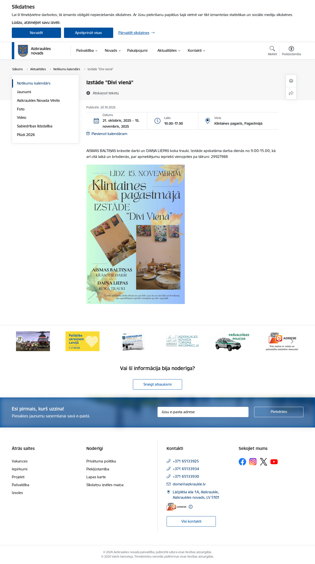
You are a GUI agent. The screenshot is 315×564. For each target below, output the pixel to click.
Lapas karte (96, 477)
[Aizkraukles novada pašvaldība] (34, 51)
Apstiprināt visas (88, 32)
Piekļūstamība (97, 469)
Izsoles (17, 492)
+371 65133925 (186, 461)
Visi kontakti (191, 521)
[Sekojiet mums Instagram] (253, 461)
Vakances (20, 461)
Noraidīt (36, 32)
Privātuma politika (101, 461)
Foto (21, 109)
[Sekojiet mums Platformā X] (263, 461)
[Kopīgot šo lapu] (291, 93)
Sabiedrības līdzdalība (34, 126)
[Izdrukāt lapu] (291, 81)
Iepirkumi (19, 469)
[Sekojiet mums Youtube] (274, 461)
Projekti (18, 477)
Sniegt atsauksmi (157, 384)
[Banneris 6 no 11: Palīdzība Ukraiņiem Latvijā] (82, 341)
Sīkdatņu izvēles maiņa (105, 484)
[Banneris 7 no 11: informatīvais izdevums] (132, 341)
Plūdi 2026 (26, 134)
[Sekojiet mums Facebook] (242, 461)
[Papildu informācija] (190, 507)
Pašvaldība (20, 484)
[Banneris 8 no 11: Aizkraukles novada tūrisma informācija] (182, 341)
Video (21, 117)
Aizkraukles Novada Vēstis (38, 100)
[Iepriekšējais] (23, 341)
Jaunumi (24, 91)
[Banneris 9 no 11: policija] (232, 341)
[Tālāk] (292, 341)
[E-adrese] (176, 507)
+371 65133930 (186, 476)
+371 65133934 (186, 468)
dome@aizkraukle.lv (189, 484)
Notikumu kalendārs (33, 83)
